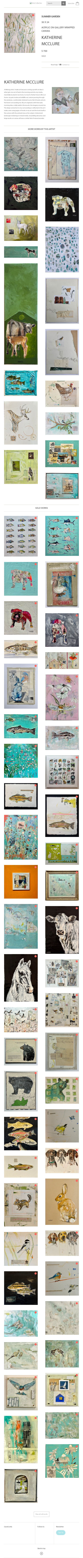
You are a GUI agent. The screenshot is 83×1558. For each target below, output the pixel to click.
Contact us (65, 65)
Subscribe (71, 3)
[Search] (63, 3)
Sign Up (60, 1532)
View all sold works (41, 1514)
